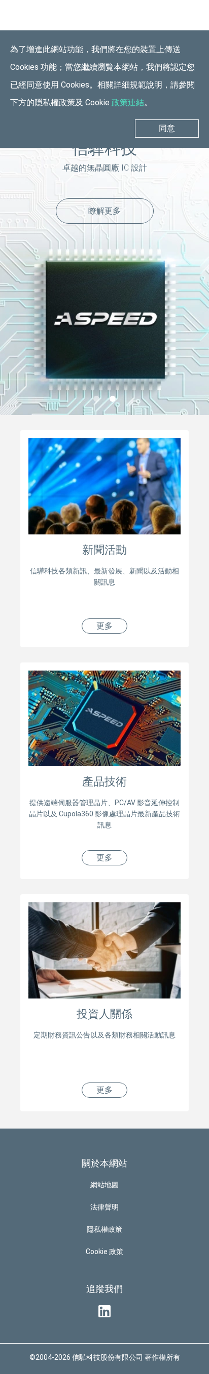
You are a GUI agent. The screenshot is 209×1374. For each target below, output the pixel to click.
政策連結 (128, 102)
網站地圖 (104, 1185)
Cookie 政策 (104, 1251)
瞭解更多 (104, 211)
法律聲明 (104, 1207)
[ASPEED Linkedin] (104, 1311)
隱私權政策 (104, 1229)
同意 (167, 128)
